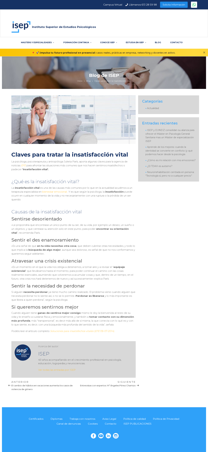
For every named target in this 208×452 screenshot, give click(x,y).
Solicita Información (174, 4)
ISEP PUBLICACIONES (137, 423)
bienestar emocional (54, 191)
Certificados (36, 418)
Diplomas (56, 418)
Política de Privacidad (166, 418)
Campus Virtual (112, 4)
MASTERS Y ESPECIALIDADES (36, 42)
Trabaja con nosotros (82, 418)
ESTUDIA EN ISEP (135, 42)
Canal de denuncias (69, 423)
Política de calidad (134, 418)
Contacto (110, 423)
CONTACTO (176, 42)
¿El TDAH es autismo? (159, 166)
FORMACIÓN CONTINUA (76, 42)
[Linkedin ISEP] (108, 436)
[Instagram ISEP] (115, 436)
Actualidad (153, 108)
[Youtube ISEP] (101, 436)
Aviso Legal (109, 418)
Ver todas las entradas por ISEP (57, 369)
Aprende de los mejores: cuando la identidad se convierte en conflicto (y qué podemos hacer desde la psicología (169, 151)
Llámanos (143, 4)
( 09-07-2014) (82, 331)
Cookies (93, 423)
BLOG (158, 42)
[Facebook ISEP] (93, 436)
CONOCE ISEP (107, 42)
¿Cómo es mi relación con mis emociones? (171, 160)
